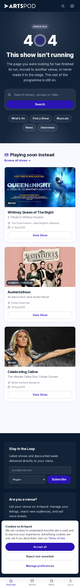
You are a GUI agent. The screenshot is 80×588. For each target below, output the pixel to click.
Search (40, 104)
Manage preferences (40, 565)
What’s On (18, 118)
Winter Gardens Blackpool (25, 382)
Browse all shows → (17, 160)
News (29, 127)
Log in (70, 584)
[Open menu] (72, 6)
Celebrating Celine (23, 372)
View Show (40, 235)
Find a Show (41, 118)
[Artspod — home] (20, 6)
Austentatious (19, 292)
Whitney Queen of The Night (30, 212)
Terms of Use (56, 538)
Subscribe (59, 479)
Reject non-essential (40, 556)
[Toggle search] (63, 6)
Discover (11, 584)
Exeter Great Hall (20, 302)
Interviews (48, 127)
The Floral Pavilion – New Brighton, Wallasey (35, 223)
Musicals (63, 118)
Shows (32, 584)
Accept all (40, 546)
